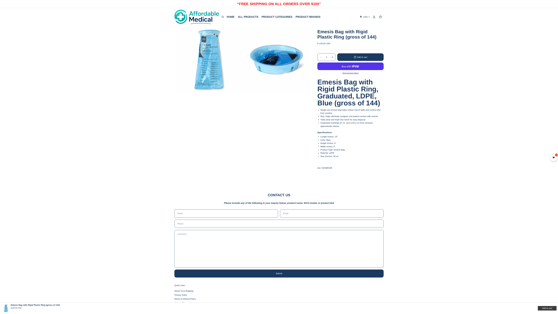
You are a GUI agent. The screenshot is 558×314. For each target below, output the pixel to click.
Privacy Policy (180, 295)
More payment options (351, 73)
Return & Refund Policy (185, 299)
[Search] (223, 17)
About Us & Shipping (183, 291)
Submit (279, 273)
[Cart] (380, 17)
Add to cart (362, 57)
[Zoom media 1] (208, 59)
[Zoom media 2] (276, 59)
